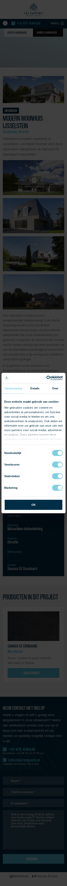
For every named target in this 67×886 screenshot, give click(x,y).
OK (33, 504)
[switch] (57, 465)
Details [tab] (34, 388)
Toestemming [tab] (13, 388)
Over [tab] (55, 388)
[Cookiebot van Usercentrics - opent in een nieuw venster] (47, 378)
